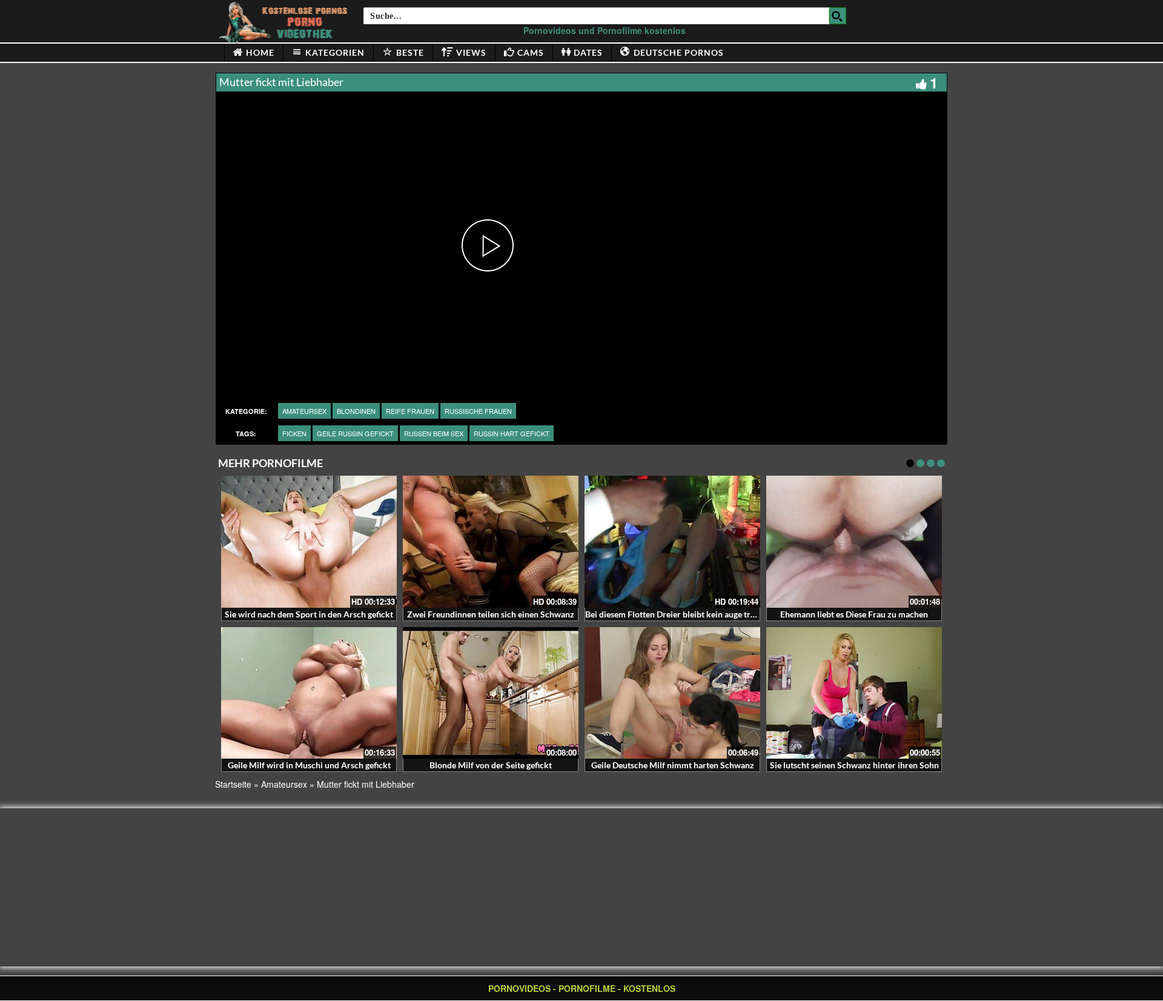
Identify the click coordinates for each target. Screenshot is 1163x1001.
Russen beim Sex (433, 433)
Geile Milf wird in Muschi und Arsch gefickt (309, 765)
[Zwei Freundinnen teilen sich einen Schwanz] (490, 542)
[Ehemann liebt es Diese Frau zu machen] (854, 542)
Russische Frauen (478, 411)
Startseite (233, 784)
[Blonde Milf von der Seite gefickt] (490, 693)
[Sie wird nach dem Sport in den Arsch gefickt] (309, 542)
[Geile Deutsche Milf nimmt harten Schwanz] (672, 693)
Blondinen (356, 411)
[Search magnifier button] (837, 15)
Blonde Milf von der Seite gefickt (490, 765)
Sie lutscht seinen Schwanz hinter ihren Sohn (854, 765)
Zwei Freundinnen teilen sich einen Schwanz (490, 614)
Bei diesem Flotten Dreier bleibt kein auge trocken (679, 614)
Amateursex (304, 411)
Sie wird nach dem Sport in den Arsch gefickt (309, 614)
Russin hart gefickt (511, 433)
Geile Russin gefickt (355, 433)
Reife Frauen (410, 411)
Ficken (294, 433)
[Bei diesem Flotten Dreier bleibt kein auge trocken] (672, 542)
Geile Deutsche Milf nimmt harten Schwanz (672, 765)
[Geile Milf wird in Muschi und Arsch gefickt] (309, 693)
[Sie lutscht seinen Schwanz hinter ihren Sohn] (854, 693)
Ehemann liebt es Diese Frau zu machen (854, 614)
